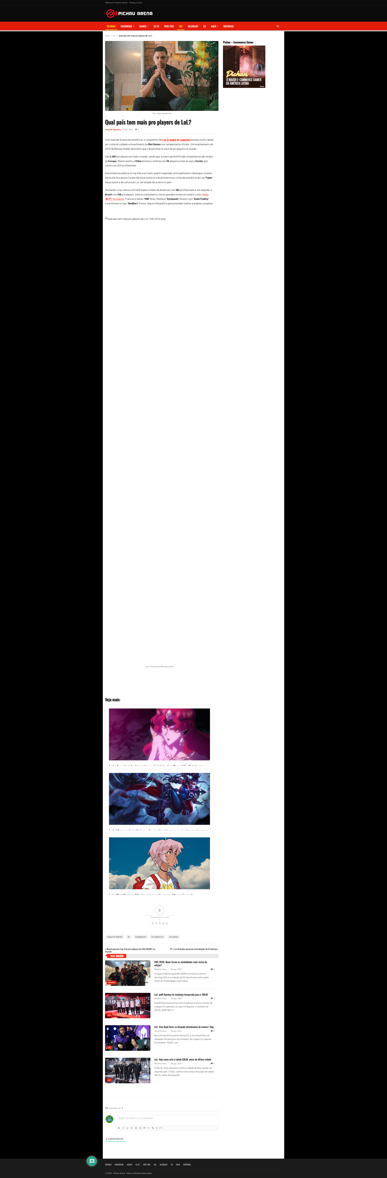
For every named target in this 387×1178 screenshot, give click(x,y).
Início (107, 35)
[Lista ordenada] (136, 1128)
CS (204, 26)
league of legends (114, 937)
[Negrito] (119, 1128)
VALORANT (193, 26)
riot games (173, 937)
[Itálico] (123, 1128)
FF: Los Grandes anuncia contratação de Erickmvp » (194, 949)
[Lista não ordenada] (140, 1128)
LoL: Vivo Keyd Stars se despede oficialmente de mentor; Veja (184, 1027)
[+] (161, 1128)
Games (142, 26)
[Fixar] (132, 1128)
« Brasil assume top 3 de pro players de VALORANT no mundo (130, 950)
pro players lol (157, 937)
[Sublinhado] (127, 1128)
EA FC (156, 26)
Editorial (228, 26)
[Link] (153, 1128)
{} (157, 1128)
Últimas (111, 26)
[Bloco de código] (148, 1128)
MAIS (213, 26)
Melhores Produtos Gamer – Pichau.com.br (123, 2)
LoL (181, 26)
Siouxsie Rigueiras (113, 129)
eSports (111, 982)
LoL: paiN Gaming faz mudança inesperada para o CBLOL (181, 994)
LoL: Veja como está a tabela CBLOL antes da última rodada (182, 1059)
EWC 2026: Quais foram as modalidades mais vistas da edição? (180, 963)
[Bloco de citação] (144, 1128)
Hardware (126, 26)
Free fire (169, 26)
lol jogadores (140, 937)
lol (129, 937)
